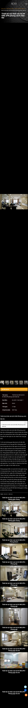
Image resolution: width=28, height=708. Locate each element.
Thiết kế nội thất (9, 8)
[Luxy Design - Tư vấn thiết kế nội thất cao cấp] (14, 4)
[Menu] (26, 3)
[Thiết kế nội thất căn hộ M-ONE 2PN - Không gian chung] (14, 202)
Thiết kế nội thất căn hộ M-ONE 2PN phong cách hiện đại (13, 425)
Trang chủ (3, 8)
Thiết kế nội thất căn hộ (19, 8)
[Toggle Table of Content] (24, 423)
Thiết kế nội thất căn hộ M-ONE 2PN (9, 430)
